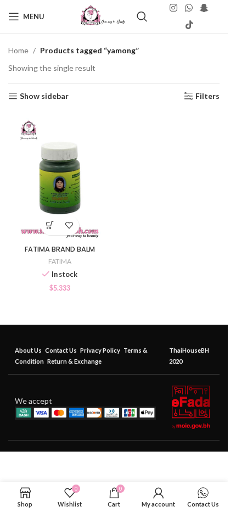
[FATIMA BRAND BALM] (59, 176)
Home (18, 50)
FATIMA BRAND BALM (60, 249)
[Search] (142, 16)
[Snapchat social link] (204, 8)
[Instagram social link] (173, 8)
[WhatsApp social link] (188, 8)
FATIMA (59, 261)
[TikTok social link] (189, 24)
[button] (50, 225)
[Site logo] (103, 15)
